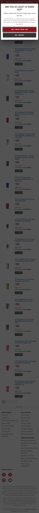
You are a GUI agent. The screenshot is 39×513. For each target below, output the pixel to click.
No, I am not (19, 35)
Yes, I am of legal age (19, 29)
